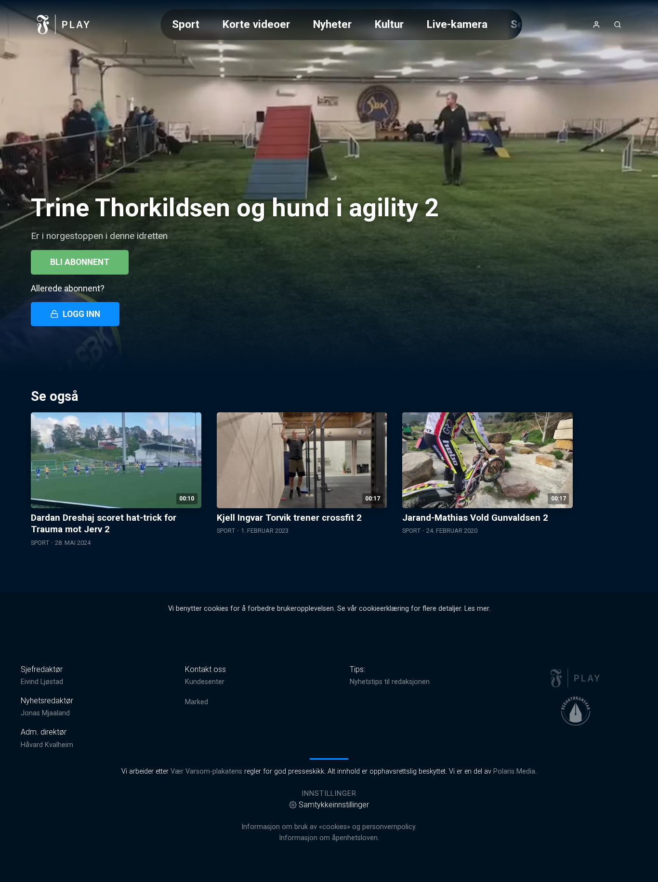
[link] (63, 24)
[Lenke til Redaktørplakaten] (575, 711)
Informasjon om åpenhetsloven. (329, 838)
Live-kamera (457, 24)
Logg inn (81, 314)
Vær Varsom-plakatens (206, 771)
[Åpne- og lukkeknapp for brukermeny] (596, 24)
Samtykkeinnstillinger (334, 804)
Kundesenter (204, 682)
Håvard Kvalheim (47, 745)
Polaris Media (514, 771)
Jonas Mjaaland (45, 713)
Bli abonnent (79, 262)
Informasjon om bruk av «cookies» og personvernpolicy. (329, 827)
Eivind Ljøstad (42, 682)
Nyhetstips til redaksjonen (390, 682)
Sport (185, 24)
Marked (196, 702)
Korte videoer (256, 24)
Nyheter (332, 24)
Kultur (389, 24)
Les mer (476, 609)
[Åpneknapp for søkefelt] (617, 24)
